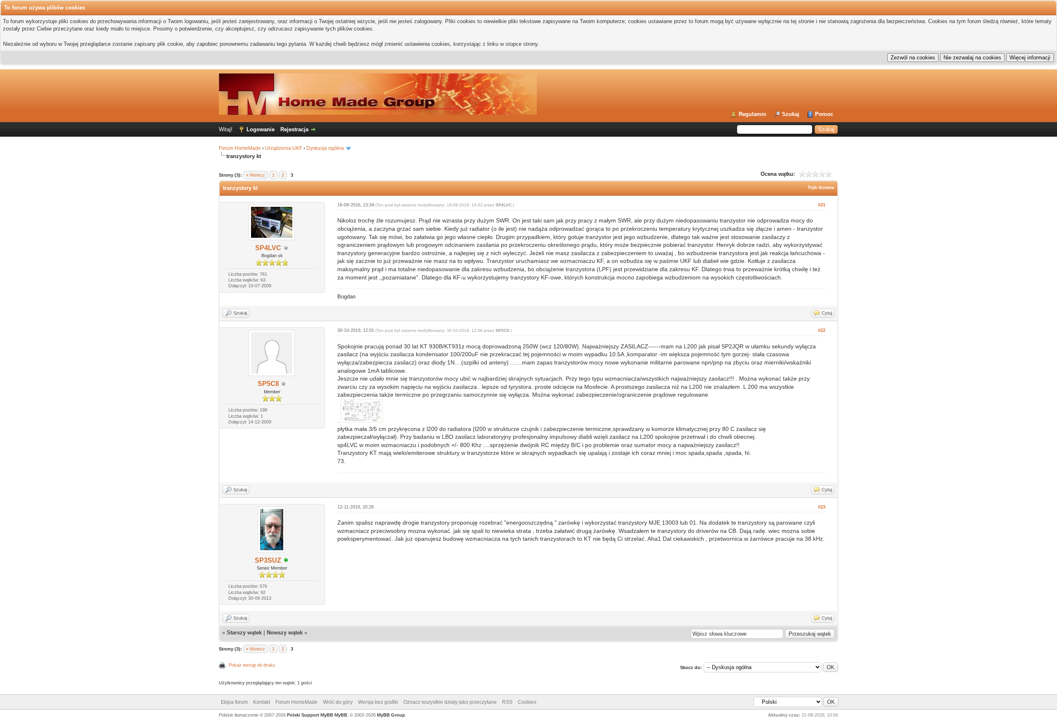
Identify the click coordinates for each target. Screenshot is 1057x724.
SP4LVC (268, 247)
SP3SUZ (268, 560)
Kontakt (261, 702)
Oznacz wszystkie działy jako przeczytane (450, 702)
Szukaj (790, 114)
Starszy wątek (244, 632)
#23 (821, 506)
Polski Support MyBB (310, 714)
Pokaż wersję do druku (252, 664)
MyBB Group (391, 714)
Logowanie (260, 129)
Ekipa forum (234, 702)
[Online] (286, 561)
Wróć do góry (338, 702)
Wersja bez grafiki (378, 702)
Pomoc (824, 114)
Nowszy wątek (285, 632)
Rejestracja (294, 129)
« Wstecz (255, 175)
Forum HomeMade (240, 148)
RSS (507, 702)
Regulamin (752, 114)
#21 (821, 204)
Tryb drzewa (821, 187)
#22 (821, 330)
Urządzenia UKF (283, 148)
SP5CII (268, 383)
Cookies (527, 702)
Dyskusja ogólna (325, 148)
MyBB (340, 714)
